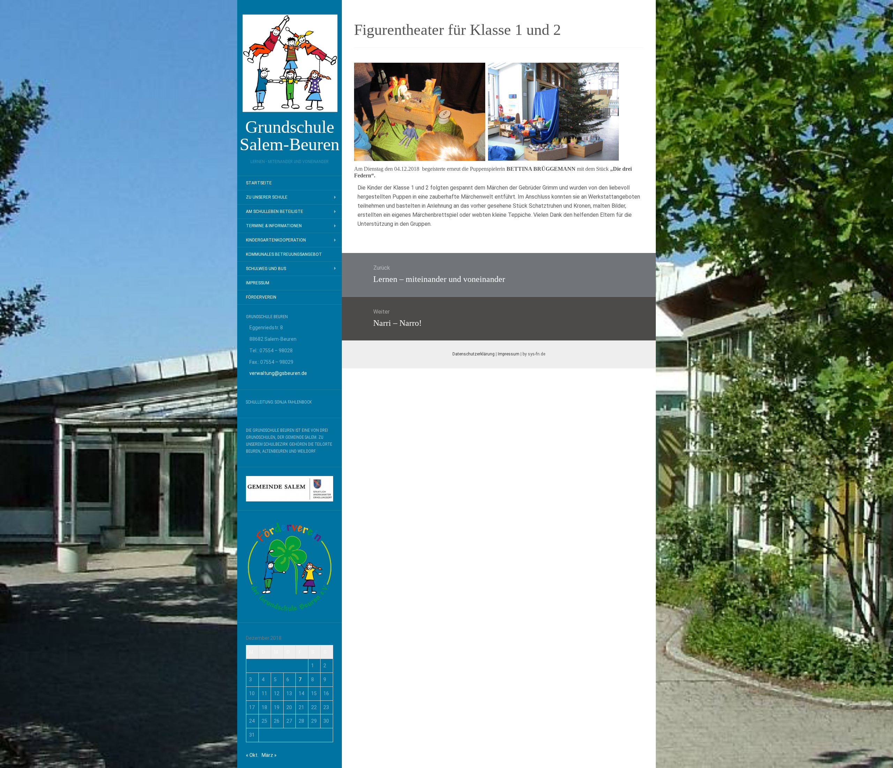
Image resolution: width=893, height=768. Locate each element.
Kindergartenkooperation (276, 240)
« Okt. (252, 755)
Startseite (259, 183)
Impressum (257, 283)
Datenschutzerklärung (473, 354)
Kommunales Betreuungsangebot (284, 254)
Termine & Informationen (274, 225)
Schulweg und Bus (266, 268)
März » (269, 755)
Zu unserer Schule (266, 197)
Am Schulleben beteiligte (274, 211)
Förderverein (261, 297)
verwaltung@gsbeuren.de (278, 373)
